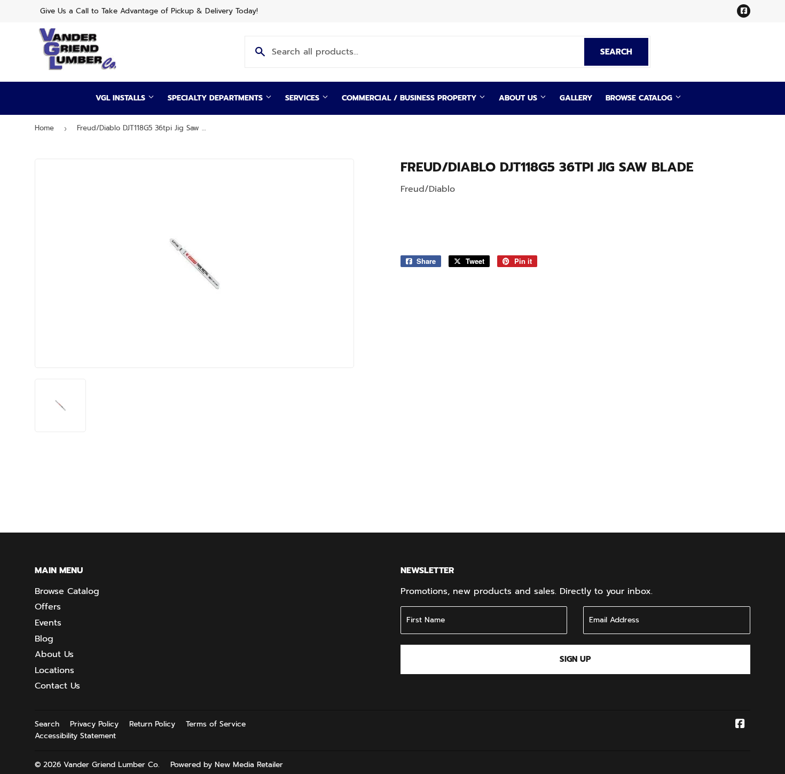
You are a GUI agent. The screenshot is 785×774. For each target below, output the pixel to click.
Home (44, 128)
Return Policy (152, 724)
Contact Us (57, 685)
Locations (54, 670)
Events (48, 622)
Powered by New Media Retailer (226, 764)
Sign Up (575, 659)
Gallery (576, 98)
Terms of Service (216, 724)
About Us (519, 98)
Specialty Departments (216, 98)
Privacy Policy (94, 724)
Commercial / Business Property (410, 98)
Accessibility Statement (75, 735)
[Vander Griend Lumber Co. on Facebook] (740, 724)
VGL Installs (122, 98)
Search (624, 52)
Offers (48, 606)
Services (303, 98)
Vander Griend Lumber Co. (112, 764)
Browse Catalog (640, 98)
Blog (44, 638)
